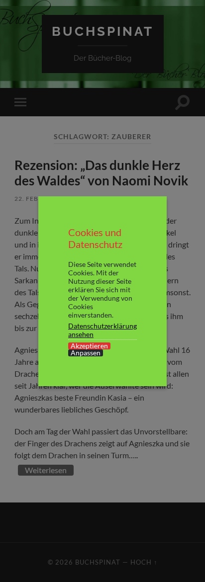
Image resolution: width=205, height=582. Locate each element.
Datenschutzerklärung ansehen (102, 330)
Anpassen (86, 352)
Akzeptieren (89, 345)
